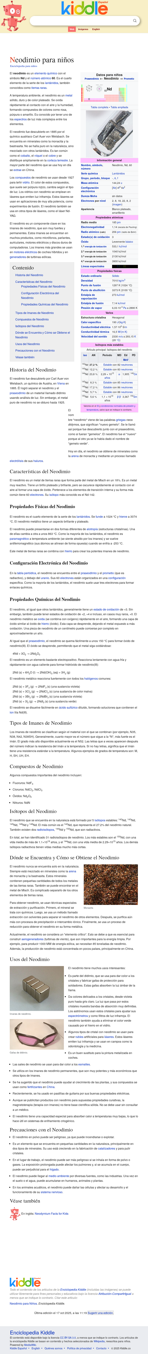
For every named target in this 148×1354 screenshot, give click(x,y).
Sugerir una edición (100, 1313)
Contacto (101, 1348)
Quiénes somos (53, 1348)
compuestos (23, 177)
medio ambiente (59, 1176)
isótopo (54, 495)
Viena (61, 383)
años (107, 377)
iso (85, 355)
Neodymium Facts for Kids (51, 1213)
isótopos (100, 820)
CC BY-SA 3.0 (68, 1337)
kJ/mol (123, 246)
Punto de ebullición (93, 290)
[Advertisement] (74, 43)
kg (121, 322)
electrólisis (16, 461)
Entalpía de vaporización (89, 296)
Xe (114, 187)
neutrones (127, 364)
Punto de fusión (91, 285)
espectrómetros (78, 1016)
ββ (119, 396)
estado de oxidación (106, 609)
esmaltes (84, 1064)
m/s (121, 336)
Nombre (86, 165)
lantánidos (51, 83)
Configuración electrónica (90, 189)
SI (98, 405)
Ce (135, 374)
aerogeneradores (32, 939)
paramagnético (19, 538)
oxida (41, 619)
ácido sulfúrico (68, 707)
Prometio (129, 78)
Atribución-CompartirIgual (114, 1294)
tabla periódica (26, 573)
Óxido (84, 241)
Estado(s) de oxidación (95, 237)
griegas (121, 420)
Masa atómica (89, 183)
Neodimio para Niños (23, 1303)
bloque (105, 178)
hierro (68, 551)
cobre (52, 155)
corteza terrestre (57, 160)
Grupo (85, 178)
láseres (109, 1037)
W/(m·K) (122, 331)
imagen (117, 204)
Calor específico (91, 322)
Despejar (127, 21)
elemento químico (45, 73)
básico (129, 241)
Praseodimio (92, 78)
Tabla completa (99, 107)
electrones (36, 495)
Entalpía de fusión (92, 303)
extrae (17, 170)
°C (118, 340)
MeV (125, 360)
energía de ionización (95, 246)
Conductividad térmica (95, 331)
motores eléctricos (25, 252)
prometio (108, 573)
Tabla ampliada (119, 107)
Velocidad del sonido (94, 336)
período (95, 178)
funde (99, 516)
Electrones (87, 200)
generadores (18, 257)
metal (68, 95)
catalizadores (106, 1148)
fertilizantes (34, 1087)
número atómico (41, 78)
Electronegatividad (92, 227)
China (51, 1087)
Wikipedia (99, 1341)
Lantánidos (118, 173)
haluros (38, 461)
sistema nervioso (51, 1192)
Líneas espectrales (92, 266)
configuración (117, 578)
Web (72, 29)
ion (12, 712)
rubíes (79, 1037)
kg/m (122, 280)
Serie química (89, 173)
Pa (124, 308)
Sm (135, 396)
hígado (54, 1169)
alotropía (92, 529)
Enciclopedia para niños (23, 66)
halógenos (91, 678)
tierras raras (39, 88)
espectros (20, 119)
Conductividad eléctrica (95, 327)
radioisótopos (45, 829)
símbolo (97, 165)
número (86, 168)
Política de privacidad (79, 1348)
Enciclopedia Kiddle (73, 1289)
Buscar (134, 21)
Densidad (87, 280)
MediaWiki (30, 1345)
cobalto (25, 155)
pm (119, 222)
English (96, 29)
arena (75, 456)
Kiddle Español (18, 1348)
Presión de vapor (91, 308)
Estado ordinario (91, 276)
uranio (45, 578)
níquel (38, 155)
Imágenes (83, 29)
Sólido (115, 276)
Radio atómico (90, 232)
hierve (123, 516)
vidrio (26, 182)
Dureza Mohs (89, 196)
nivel (103, 200)
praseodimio (18, 393)
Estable (107, 364)
